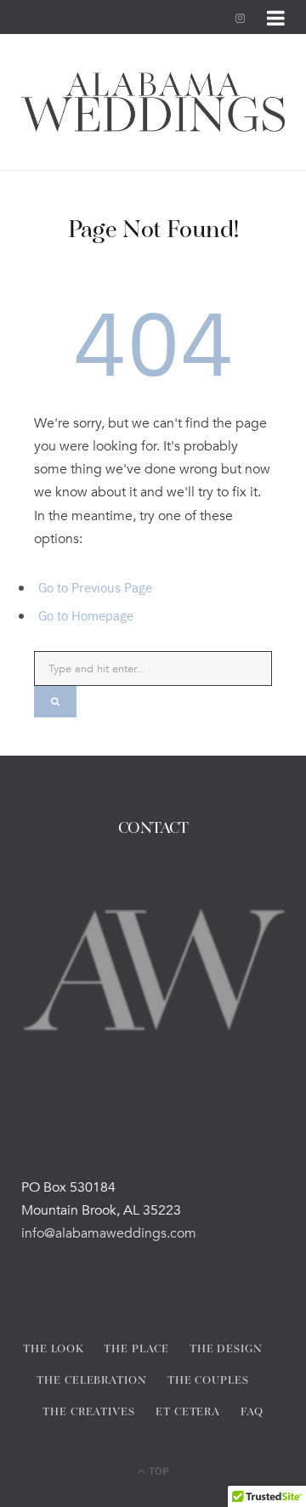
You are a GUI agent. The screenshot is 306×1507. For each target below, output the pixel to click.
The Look (53, 1349)
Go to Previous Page (95, 587)
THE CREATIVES (88, 1412)
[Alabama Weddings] (153, 102)
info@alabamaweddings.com (108, 1233)
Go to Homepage (85, 615)
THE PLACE (136, 1349)
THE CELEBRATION (92, 1381)
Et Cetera (188, 1412)
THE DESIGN (226, 1349)
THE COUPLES (208, 1381)
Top (157, 1470)
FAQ (252, 1412)
